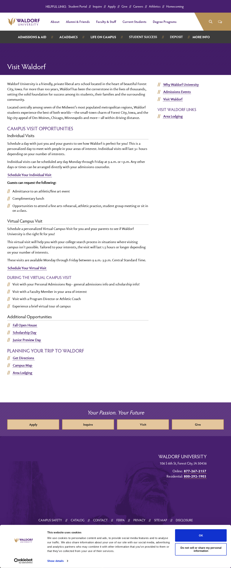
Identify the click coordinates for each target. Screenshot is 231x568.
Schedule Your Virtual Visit (27, 268)
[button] (210, 21)
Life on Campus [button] (103, 37)
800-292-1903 (195, 476)
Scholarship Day (24, 332)
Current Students (134, 21)
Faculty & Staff (106, 21)
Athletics (154, 6)
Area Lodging (22, 372)
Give (124, 6)
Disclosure (184, 520)
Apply (112, 6)
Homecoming (175, 6)
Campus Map (22, 365)
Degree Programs (164, 21)
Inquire (97, 6)
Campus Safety (50, 520)
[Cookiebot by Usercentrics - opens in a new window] (23, 561)
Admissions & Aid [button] (32, 37)
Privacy (139, 520)
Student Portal (77, 6)
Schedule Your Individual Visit (29, 174)
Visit (143, 424)
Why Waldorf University (181, 84)
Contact (100, 520)
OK (201, 535)
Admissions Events (177, 91)
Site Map (160, 520)
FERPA (120, 520)
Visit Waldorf (172, 99)
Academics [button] (68, 37)
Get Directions (23, 358)
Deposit (176, 37)
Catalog (77, 520)
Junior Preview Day (27, 340)
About (55, 21)
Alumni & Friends (78, 21)
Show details (55, 560)
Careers (138, 6)
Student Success (143, 37)
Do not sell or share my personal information (200, 549)
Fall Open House (25, 325)
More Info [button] (201, 37)
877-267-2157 (195, 471)
